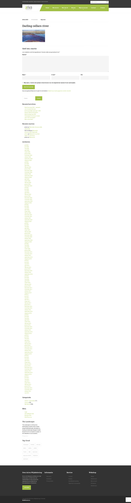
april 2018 (27, 281)
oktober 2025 (28, 157)
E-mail (53, 74)
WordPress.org (28, 417)
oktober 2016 (28, 309)
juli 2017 (27, 294)
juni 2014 (27, 357)
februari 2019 (28, 267)
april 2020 (27, 247)
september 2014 (29, 352)
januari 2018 (27, 286)
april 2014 (27, 360)
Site (82, 74)
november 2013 (28, 369)
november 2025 (28, 155)
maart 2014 (27, 362)
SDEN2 (29, 448)
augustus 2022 (28, 202)
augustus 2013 (28, 374)
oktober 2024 (28, 174)
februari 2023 (28, 194)
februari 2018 (28, 284)
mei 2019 (27, 264)
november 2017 (28, 289)
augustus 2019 (28, 258)
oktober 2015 (28, 330)
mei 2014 (27, 359)
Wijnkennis (35, 455)
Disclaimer (48, 478)
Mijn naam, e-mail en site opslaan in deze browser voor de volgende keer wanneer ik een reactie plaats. (50, 82)
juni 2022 (27, 206)
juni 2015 (27, 337)
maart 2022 (27, 211)
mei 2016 (27, 318)
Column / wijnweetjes (30, 400)
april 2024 (27, 179)
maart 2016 (27, 321)
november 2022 (28, 199)
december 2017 (28, 287)
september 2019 (29, 257)
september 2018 (29, 274)
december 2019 (28, 252)
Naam (24, 74)
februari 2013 (28, 384)
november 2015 (28, 328)
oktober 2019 (28, 255)
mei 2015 (27, 338)
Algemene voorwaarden (74, 483)
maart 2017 (27, 301)
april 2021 (27, 228)
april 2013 (27, 381)
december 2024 (28, 170)
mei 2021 (27, 226)
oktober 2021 (28, 218)
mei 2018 (27, 279)
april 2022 (27, 209)
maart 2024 (27, 180)
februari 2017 (28, 303)
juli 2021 (27, 223)
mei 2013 (27, 379)
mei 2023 (27, 191)
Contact (93, 7)
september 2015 (29, 331)
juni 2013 (27, 377)
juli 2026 (27, 145)
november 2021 (28, 216)
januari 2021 (27, 233)
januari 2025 (27, 168)
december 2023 (28, 185)
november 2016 (28, 308)
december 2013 (28, 367)
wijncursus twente (27, 455)
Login (26, 412)
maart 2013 (27, 382)
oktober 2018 (28, 272)
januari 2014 (27, 365)
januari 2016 (27, 325)
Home (47, 7)
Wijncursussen (83, 7)
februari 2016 (28, 323)
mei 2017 (27, 297)
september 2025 (29, 158)
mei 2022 (27, 208)
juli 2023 (27, 187)
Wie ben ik (55, 7)
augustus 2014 (28, 354)
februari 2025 (28, 167)
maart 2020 (27, 248)
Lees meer (26, 487)
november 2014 (28, 348)
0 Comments (34, 19)
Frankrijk (32, 444)
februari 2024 (28, 182)
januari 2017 (27, 304)
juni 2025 (27, 163)
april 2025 (27, 165)
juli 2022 (27, 204)
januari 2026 (27, 153)
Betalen (70, 478)
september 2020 (29, 240)
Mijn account (94, 481)
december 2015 (28, 326)
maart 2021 (27, 230)
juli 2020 (27, 243)
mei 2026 (27, 148)
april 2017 (27, 299)
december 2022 (28, 197)
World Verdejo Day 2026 (30, 114)
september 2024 (29, 175)
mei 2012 (27, 393)
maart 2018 (27, 282)
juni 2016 (27, 316)
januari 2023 (27, 196)
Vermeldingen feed (29, 413)
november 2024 (28, 172)
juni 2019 (27, 262)
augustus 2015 (28, 333)
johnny (26, 134)
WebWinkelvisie (26, 500)
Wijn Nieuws (27, 404)
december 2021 (28, 214)
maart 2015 (27, 342)
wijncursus (35, 451)
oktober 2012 (28, 391)
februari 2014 (28, 364)
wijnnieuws (25, 458)
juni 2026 (27, 146)
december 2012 (28, 387)
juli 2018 (27, 275)
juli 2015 (27, 335)
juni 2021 (27, 225)
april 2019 (27, 265)
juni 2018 (27, 277)
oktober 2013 (28, 370)
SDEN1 (24, 448)
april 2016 (27, 320)
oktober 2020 (28, 238)
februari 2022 (28, 213)
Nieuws (73, 7)
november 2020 (28, 236)
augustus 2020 (28, 241)
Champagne (25, 444)
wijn (29, 452)
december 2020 (28, 235)
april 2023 (27, 192)
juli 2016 (27, 314)
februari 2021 (28, 231)
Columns (27, 402)
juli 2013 (27, 376)
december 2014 (28, 347)
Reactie (24, 54)
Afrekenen (93, 483)
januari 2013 (27, 386)
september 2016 (29, 311)
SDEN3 (35, 448)
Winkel (92, 476)
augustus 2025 (28, 160)
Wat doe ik (65, 7)
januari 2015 (27, 345)
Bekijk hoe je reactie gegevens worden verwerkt (59, 90)
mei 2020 (27, 245)
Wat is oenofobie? (29, 119)
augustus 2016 (28, 313)
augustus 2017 (28, 292)
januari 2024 (27, 184)
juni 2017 (27, 296)
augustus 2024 (28, 177)
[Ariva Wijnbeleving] (27, 7)
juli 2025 (27, 162)
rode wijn (38, 444)
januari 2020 (27, 250)
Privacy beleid (49, 481)
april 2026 (27, 150)
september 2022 (29, 201)
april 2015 (27, 340)
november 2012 (28, 389)
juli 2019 (27, 260)
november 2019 (28, 253)
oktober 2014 (28, 350)
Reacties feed (28, 415)
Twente (24, 451)
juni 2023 (27, 189)
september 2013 (29, 372)
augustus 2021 (28, 221)
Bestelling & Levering (74, 481)
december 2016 (28, 306)
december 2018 (28, 270)
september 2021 (29, 219)
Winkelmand (94, 478)
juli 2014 (27, 355)
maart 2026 (27, 152)
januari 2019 (27, 269)
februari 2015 (28, 343)
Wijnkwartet (32, 137)
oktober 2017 (28, 291)
